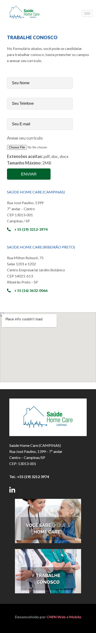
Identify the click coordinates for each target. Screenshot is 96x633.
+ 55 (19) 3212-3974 (31, 229)
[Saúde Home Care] (24, 23)
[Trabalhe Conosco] (48, 571)
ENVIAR (29, 174)
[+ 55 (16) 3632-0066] (9, 290)
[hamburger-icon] (87, 13)
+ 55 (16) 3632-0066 (31, 290)
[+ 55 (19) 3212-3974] (9, 229)
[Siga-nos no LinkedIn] (12, 490)
